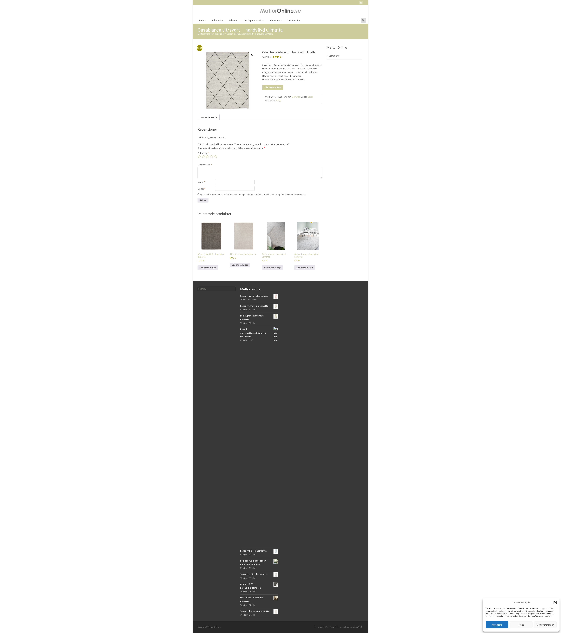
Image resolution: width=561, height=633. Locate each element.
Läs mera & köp (272, 87)
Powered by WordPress (325, 627)
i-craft (344, 627)
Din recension (205, 164)
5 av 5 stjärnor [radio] (215, 157)
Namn (201, 182)
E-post (201, 188)
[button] (555, 602)
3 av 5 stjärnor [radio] (207, 157)
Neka (521, 624)
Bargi (310, 96)
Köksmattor (217, 20)
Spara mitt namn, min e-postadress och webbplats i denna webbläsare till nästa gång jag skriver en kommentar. (253, 194)
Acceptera (497, 624)
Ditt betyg (203, 153)
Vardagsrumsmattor (254, 20)
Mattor (202, 20)
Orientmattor (294, 20)
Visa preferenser (545, 624)
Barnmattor (275, 20)
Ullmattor (233, 20)
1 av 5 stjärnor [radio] (199, 157)
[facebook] (361, 3)
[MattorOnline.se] (280, 11)
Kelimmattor (334, 55)
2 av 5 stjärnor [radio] (203, 157)
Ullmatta (296, 96)
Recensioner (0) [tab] (209, 117)
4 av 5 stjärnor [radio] (211, 157)
